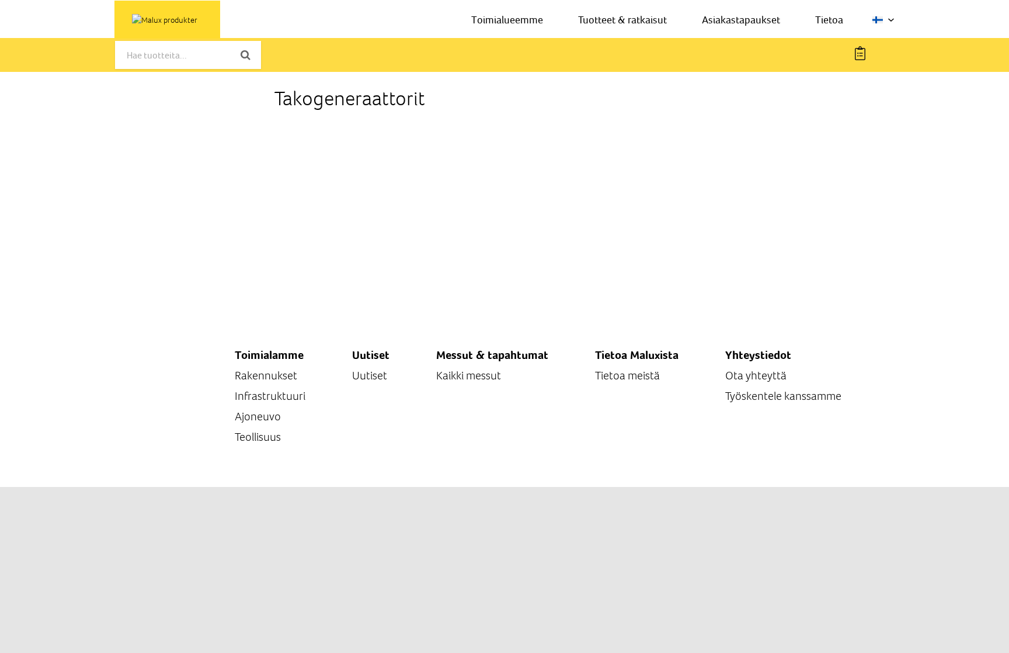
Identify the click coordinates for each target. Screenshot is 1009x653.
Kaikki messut (468, 375)
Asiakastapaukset (741, 19)
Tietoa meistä (627, 375)
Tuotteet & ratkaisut (622, 19)
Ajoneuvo (258, 416)
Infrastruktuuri (270, 396)
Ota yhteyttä (756, 375)
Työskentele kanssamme (783, 396)
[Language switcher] (883, 19)
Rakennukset (266, 375)
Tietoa (829, 19)
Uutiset (369, 375)
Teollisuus (258, 437)
